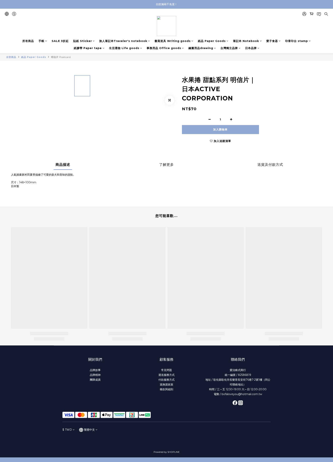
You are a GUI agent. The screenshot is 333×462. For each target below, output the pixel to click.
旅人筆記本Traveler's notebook (123, 41)
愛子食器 (272, 41)
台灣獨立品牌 (229, 48)
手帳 (41, 41)
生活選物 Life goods (124, 48)
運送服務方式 (166, 375)
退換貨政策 (166, 384)
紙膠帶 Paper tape (88, 48)
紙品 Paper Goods (212, 41)
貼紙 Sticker (82, 41)
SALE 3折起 (60, 41)
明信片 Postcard (61, 57)
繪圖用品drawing (200, 48)
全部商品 (11, 57)
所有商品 (28, 41)
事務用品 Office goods (164, 48)
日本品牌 (251, 48)
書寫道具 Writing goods (173, 41)
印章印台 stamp (296, 41)
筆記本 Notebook (246, 41)
